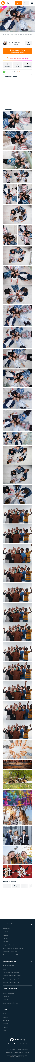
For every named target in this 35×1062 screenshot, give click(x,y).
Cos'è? (18, 72)
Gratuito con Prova (17, 51)
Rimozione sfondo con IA (10, 1036)
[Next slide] (28, 968)
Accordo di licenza (8, 1050)
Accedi (26, 3)
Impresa (5, 1020)
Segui (28, 44)
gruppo (16, 968)
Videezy (5, 1017)
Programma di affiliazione (11, 1057)
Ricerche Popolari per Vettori (12, 1060)
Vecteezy (5, 1014)
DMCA (5, 1053)
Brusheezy (6, 1011)
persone (7, 968)
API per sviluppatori (9, 1027)
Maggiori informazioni (11, 75)
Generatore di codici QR (10, 1039)
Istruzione (6, 1024)
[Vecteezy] (3, 3)
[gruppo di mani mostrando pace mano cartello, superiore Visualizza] (17, 818)
